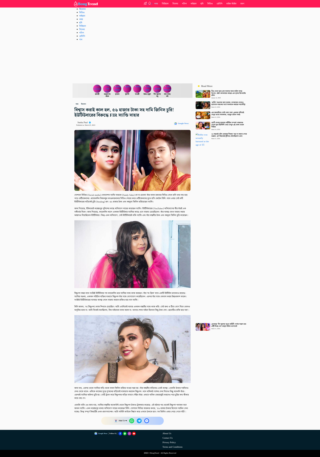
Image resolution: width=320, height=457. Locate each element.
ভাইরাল (193, 4)
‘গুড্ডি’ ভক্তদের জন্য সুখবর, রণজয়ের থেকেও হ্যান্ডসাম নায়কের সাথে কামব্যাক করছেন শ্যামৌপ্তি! (228, 103)
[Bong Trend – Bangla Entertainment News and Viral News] (86, 4)
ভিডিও (210, 4)
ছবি (201, 4)
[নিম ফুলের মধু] (157, 89)
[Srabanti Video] (97, 89)
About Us (166, 433)
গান (80, 39)
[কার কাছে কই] (167, 89)
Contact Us (167, 438)
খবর (156, 4)
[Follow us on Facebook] (120, 433)
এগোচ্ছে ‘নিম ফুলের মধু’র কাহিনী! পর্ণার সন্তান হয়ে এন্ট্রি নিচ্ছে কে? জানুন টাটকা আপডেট (228, 325)
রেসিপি (219, 4)
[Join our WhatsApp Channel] (125, 433)
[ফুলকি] (127, 89)
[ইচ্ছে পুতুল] (147, 89)
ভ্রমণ (242, 4)
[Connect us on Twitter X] (129, 433)
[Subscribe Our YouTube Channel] (134, 433)
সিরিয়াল (165, 4)
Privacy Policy (169, 442)
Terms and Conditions (172, 447)
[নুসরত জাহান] (117, 89)
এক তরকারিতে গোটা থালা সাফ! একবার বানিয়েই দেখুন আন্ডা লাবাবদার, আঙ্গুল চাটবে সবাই (227, 113)
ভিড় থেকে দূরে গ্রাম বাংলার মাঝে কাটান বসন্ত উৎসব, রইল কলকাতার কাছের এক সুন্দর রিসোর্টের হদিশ (228, 93)
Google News (183, 123)
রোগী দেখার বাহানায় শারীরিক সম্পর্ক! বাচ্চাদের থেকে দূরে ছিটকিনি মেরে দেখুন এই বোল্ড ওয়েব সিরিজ (227, 124)
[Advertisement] (160, 62)
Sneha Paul (83, 122)
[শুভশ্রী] (137, 89)
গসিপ (184, 4)
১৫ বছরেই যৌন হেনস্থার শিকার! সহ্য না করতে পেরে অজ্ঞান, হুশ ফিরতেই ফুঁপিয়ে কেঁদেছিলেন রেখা (229, 135)
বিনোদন (82, 9)
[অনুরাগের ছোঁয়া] (107, 89)
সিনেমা (175, 4)
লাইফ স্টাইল (231, 4)
